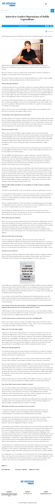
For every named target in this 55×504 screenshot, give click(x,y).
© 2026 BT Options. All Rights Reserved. (27, 502)
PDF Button (50, 31)
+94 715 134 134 (27, 493)
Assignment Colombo (34, 469)
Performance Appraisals (21, 469)
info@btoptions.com (45, 493)
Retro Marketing (6, 469)
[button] (46, 4)
